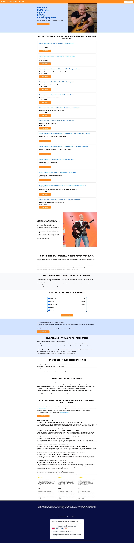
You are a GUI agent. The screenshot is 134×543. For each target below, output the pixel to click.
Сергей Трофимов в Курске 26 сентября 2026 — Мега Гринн (56, 94)
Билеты (128, 1)
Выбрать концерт (67, 315)
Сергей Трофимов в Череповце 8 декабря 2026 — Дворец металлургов (60, 199)
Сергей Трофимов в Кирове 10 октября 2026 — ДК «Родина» (56, 120)
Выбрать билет (43, 331)
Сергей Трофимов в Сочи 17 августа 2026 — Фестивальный (56, 43)
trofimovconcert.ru (42, 408)
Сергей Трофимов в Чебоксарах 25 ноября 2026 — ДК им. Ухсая (57, 172)
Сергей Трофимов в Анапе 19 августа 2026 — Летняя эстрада (57, 56)
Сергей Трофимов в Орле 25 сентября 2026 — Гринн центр (56, 82)
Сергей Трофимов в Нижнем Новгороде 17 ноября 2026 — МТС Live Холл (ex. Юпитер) (64, 133)
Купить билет (45, 50)
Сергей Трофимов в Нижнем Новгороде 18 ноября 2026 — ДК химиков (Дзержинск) (63, 146)
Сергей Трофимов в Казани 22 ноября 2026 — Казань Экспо (56, 159)
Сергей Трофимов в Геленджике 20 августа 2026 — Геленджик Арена (59, 69)
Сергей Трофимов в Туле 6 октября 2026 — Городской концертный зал (59, 107)
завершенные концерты (64, 412)
